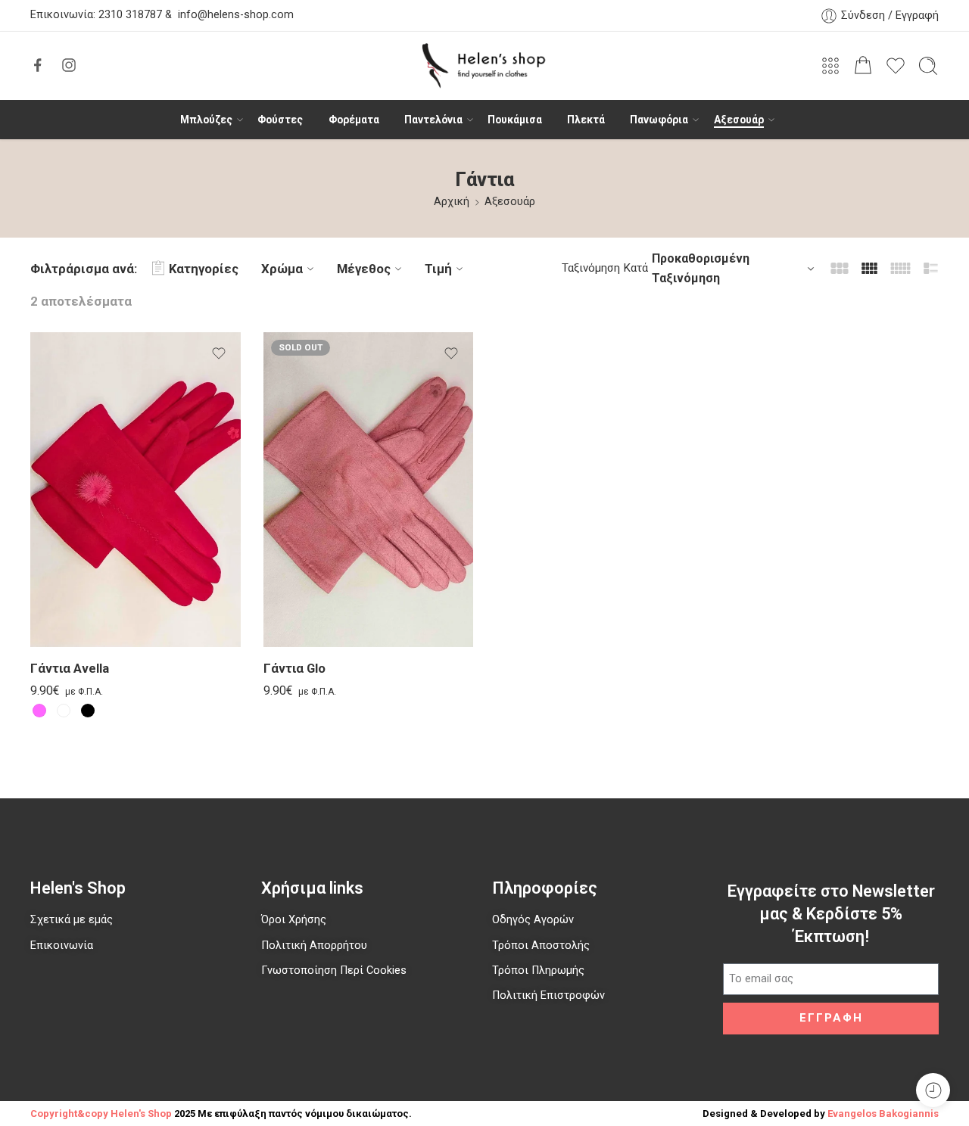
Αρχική (451, 201)
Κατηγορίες (203, 268)
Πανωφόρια (659, 120)
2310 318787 (128, 15)
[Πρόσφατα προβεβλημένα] (933, 1090)
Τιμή (438, 268)
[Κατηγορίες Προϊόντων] (830, 65)
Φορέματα (354, 120)
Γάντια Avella (69, 669)
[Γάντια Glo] (368, 489)
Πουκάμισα (515, 120)
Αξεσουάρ (739, 120)
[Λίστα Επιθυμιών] (218, 353)
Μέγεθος (364, 268)
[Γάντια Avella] (135, 489)
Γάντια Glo (294, 669)
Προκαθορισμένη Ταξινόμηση (700, 268)
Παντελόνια (433, 120)
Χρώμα (282, 268)
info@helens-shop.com (236, 15)
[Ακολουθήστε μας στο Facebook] (37, 65)
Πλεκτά (586, 120)
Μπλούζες (206, 120)
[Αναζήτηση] (928, 65)
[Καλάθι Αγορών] (863, 65)
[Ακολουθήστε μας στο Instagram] (69, 65)
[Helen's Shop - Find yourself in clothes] (484, 66)
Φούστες (280, 120)
